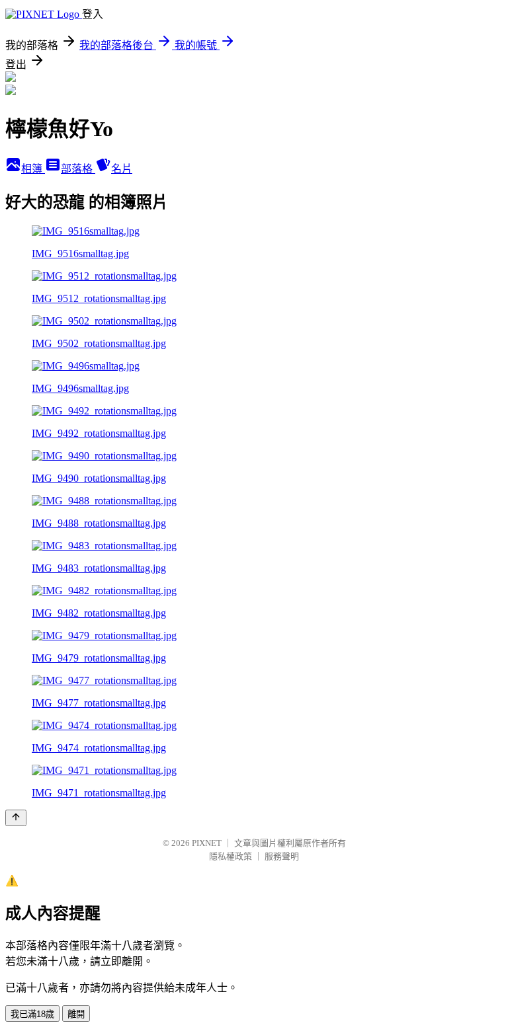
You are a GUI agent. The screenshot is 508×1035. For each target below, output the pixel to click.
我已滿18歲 (32, 1014)
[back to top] (15, 818)
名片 (121, 168)
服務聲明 (282, 856)
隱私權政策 (230, 856)
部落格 (78, 168)
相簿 (33, 168)
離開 (76, 1014)
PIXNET (207, 843)
